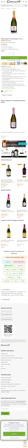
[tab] (13, 292)
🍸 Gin (7, 273)
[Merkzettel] (4, 2)
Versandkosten (10, 47)
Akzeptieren (14, 434)
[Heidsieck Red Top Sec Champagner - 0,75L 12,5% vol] (8, 200)
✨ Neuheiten (7, 261)
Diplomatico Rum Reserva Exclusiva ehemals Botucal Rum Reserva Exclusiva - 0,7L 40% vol (7, 181)
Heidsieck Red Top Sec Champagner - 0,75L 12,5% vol (7, 211)
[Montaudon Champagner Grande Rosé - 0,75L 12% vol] (13, 117)
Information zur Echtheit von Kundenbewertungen (12, 357)
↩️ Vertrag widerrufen (7, 319)
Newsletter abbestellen (6, 377)
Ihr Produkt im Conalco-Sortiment (8, 386)
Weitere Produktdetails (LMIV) (8, 88)
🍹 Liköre (7, 269)
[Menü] (1, 2)
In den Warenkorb (14, 57)
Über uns (3, 388)
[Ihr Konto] (23, 2)
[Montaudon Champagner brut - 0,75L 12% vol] (14, 23)
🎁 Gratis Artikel (9, 265)
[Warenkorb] (26, 2)
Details (25, 446)
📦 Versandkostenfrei (19, 261)
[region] (14, 23)
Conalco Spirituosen (20, 341)
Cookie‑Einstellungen (5, 364)
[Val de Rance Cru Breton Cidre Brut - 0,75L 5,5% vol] (8, 231)
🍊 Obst (22, 269)
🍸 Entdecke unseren (14, 257)
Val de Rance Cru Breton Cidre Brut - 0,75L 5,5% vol (7, 241)
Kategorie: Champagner (7, 95)
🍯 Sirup (14, 269)
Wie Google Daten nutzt (18, 429)
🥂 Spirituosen (19, 265)
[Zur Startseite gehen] (14, 2)
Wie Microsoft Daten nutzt (14, 430)
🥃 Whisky (10, 277)
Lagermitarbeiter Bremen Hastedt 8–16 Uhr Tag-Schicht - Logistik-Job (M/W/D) (13, 391)
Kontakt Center (4, 353)
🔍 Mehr (22, 281)
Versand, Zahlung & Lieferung (7, 355)
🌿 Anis (21, 273)
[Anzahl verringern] (2, 53)
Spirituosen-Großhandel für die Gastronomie (11, 384)
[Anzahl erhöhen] (10, 53)
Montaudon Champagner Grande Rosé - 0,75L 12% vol (13, 132)
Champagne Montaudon (10, 67)
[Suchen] (25, 5)
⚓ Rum (14, 273)
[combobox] (11, 5)
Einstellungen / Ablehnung (14, 438)
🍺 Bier (15, 281)
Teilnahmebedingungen (6, 379)
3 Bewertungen (11, 42)
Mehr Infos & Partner (9, 429)
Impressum (3, 368)
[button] (25, 441)
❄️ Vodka (18, 277)
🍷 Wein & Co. (7, 281)
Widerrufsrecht (4, 362)
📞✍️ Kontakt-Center (6, 314)
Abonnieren (5, 413)
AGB (2, 366)
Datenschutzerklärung (6, 360)
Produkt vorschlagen (5, 382)
